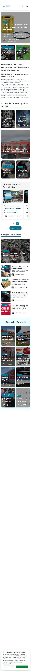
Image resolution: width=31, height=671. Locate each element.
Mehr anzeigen (15, 228)
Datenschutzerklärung (8, 663)
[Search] (23, 6)
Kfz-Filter (5, 21)
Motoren (19, 375)
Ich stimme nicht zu (9, 666)
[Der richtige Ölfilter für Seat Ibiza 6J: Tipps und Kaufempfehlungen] (15, 251)
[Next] (17, 223)
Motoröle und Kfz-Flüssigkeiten (8, 47)
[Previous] (13, 223)
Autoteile (5, 116)
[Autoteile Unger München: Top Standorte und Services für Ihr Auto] (15, 144)
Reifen (19, 395)
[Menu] (19, 6)
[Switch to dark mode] (26, 6)
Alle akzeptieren (22, 666)
